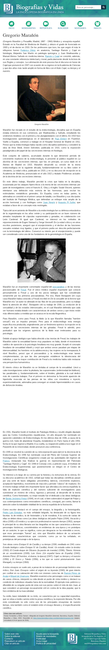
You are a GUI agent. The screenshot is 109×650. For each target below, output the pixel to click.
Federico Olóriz (28, 50)
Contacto (9, 638)
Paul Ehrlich (61, 139)
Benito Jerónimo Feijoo (16, 498)
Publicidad (41, 638)
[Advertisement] (41, 408)
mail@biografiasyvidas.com (95, 643)
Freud (23, 290)
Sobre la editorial (12, 636)
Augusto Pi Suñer (66, 202)
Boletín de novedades (46, 636)
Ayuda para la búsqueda (47, 634)
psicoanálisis (59, 287)
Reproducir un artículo (15, 641)
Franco (6, 461)
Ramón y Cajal (52, 56)
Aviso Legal (41, 641)
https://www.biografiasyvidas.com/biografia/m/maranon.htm (53, 618)
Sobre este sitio (12, 634)
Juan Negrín (49, 202)
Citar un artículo (12, 643)
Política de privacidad (46, 643)
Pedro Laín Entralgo (12, 512)
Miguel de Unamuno (19, 576)
